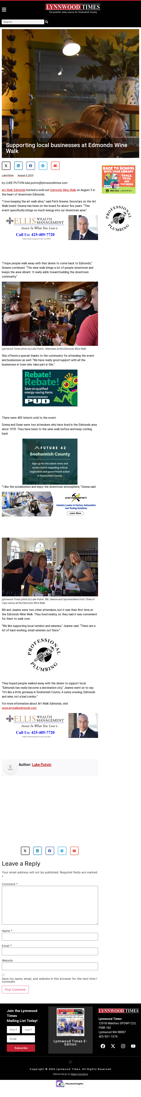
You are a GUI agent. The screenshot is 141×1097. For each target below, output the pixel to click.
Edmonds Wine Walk (63, 190)
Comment (10, 884)
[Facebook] (102, 1046)
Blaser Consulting (79, 1074)
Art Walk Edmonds (14, 190)
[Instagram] (123, 1046)
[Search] (46, 22)
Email (7, 945)
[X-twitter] (113, 1046)
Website (7, 960)
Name (7, 930)
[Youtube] (133, 1046)
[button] (6, 166)
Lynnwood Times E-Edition (71, 1042)
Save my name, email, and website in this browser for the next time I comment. (49, 980)
